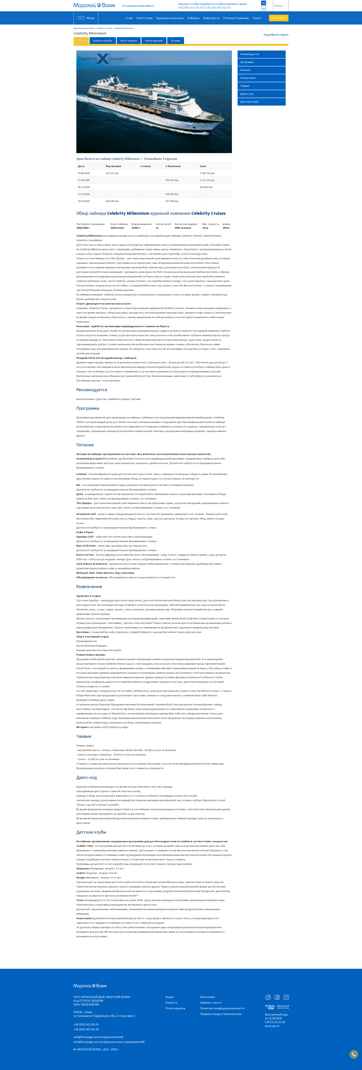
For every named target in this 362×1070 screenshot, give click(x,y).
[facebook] (277, 997)
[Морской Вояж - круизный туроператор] (94, 5)
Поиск (256, 18)
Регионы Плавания (236, 18)
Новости (171, 1002)
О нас (129, 18)
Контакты (279, 18)
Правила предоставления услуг (221, 1014)
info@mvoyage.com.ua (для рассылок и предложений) (109, 1042)
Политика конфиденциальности (222, 1008)
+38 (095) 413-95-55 (190, 7)
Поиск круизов (175, 1008)
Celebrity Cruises (104, 28)
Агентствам (145, 18)
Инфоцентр (211, 18)
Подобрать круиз (276, 34)
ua (263, 8)
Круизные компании (169, 18)
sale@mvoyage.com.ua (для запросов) (98, 1037)
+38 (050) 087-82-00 (217, 7)
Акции (169, 997)
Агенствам (207, 997)
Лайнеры (193, 18)
